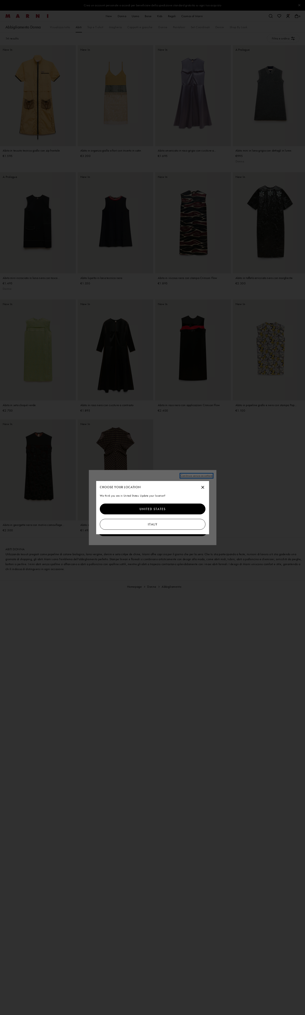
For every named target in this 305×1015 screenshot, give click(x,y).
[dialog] (152, 507)
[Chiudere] (202, 487)
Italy (152, 524)
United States (153, 509)
